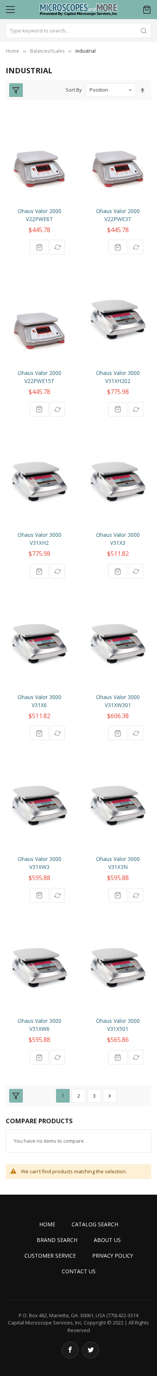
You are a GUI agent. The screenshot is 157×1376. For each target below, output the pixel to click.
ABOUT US (107, 1240)
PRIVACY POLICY (112, 1255)
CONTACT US (79, 1271)
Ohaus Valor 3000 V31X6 (39, 701)
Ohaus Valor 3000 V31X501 (118, 1024)
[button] (57, 247)
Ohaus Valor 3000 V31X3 (118, 538)
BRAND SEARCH (57, 1240)
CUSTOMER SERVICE (50, 1255)
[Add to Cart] (39, 247)
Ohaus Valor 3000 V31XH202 (118, 376)
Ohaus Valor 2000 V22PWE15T (39, 376)
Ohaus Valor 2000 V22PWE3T (118, 215)
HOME (47, 1224)
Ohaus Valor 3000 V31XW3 (39, 862)
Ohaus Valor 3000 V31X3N (118, 862)
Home (12, 51)
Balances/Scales (47, 51)
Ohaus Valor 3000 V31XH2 (39, 538)
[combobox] (78, 30)
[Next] (109, 1095)
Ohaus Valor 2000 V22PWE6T (39, 215)
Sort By (74, 89)
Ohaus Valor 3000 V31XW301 (118, 701)
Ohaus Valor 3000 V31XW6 (39, 1024)
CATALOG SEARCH (95, 1224)
